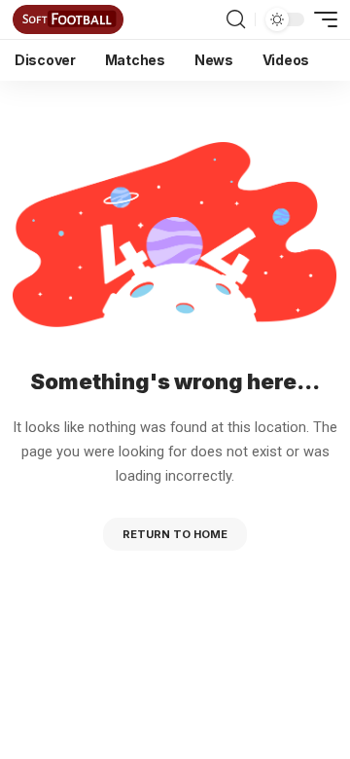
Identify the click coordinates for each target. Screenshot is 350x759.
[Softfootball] (68, 19)
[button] (236, 19)
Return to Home (175, 534)
